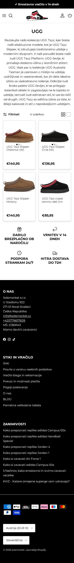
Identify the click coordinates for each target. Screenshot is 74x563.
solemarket (18, 549)
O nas (7, 393)
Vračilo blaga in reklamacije (22, 375)
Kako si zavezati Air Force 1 (22, 459)
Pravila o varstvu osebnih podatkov (27, 369)
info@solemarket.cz (17, 316)
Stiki (6, 363)
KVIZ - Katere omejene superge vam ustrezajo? (36, 481)
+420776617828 (14, 320)
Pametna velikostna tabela (22, 405)
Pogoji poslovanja (15, 387)
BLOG (7, 399)
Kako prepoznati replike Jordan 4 (26, 447)
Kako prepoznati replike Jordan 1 (26, 453)
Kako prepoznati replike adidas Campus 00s (34, 430)
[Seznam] (68, 114)
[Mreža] (63, 114)
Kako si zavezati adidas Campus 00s (28, 465)
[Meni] (4, 15)
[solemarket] (37, 15)
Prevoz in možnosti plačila (21, 381)
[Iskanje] (12, 15)
